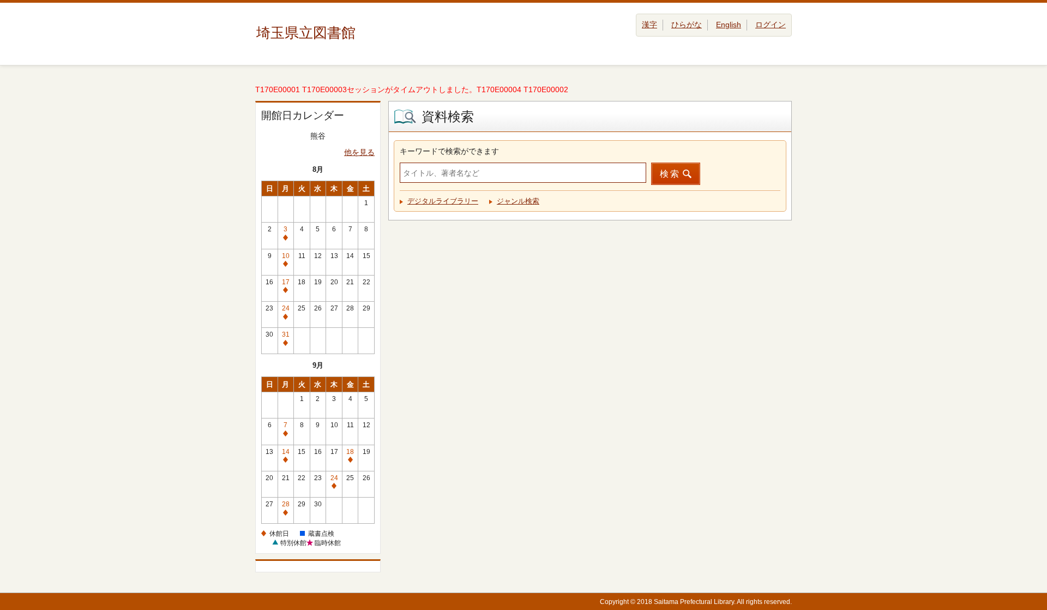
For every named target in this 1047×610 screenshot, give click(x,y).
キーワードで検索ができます (449, 151)
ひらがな (686, 24)
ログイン (770, 24)
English (728, 24)
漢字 (649, 24)
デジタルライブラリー (442, 201)
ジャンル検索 (518, 201)
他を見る (359, 152)
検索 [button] (670, 173)
